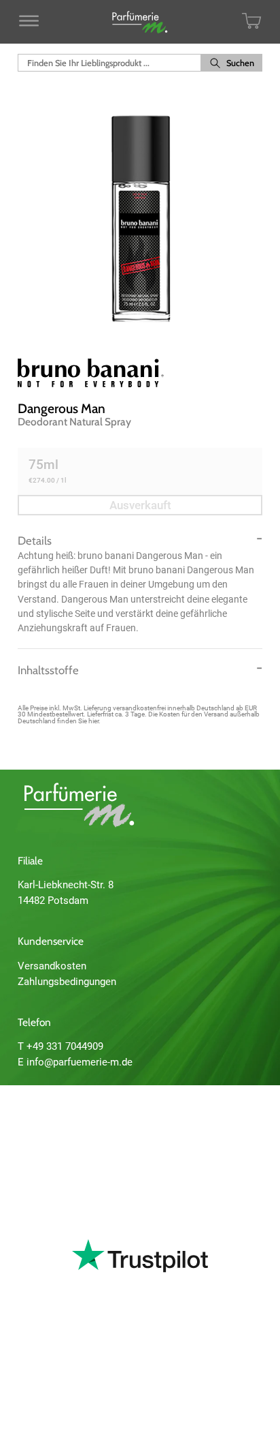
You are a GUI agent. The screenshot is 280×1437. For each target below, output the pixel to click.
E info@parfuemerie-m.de (75, 1062)
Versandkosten (52, 966)
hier (93, 721)
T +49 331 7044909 (60, 1046)
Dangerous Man (61, 408)
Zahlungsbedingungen (67, 981)
